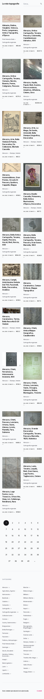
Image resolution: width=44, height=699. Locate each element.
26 (13, 548)
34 (25, 555)
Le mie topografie (10, 3)
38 (16, 561)
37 (9, 561)
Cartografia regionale (9, 42)
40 (28, 561)
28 (25, 548)
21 (19, 542)
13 (6, 536)
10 (25, 529)
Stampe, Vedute (15, 153)
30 (38, 548)
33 (19, 555)
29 (31, 548)
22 (25, 542)
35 (31, 555)
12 (38, 529)
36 (38, 555)
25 (6, 548)
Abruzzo (26, 44)
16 (25, 536)
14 (12, 536)
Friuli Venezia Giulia (8, 39)
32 (12, 555)
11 (31, 529)
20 (13, 542)
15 (19, 536)
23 (31, 542)
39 (22, 561)
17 (31, 536)
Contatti (39, 691)
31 (6, 555)
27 (19, 548)
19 (6, 542)
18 (38, 536)
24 (38, 542)
